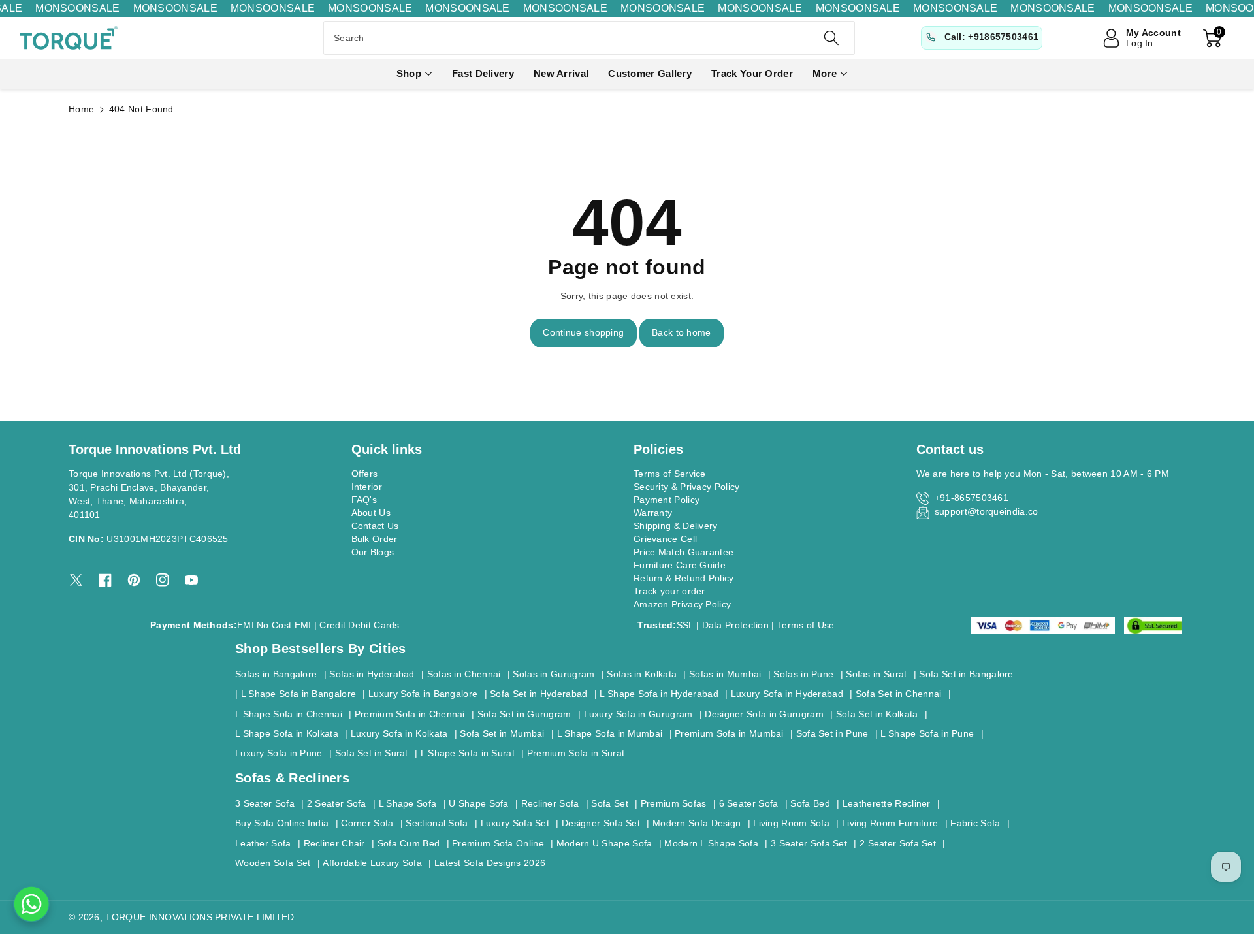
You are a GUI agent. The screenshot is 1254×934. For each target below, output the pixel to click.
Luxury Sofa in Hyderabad (787, 693)
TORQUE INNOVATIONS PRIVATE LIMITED (199, 917)
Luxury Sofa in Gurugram (638, 714)
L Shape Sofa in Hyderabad (659, 693)
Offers (364, 473)
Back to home (681, 332)
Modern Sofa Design (696, 823)
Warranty (653, 512)
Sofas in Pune (803, 674)
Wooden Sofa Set (273, 863)
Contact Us (375, 526)
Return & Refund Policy (684, 578)
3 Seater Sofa (265, 803)
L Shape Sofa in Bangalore (299, 693)
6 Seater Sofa (749, 803)
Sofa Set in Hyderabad (538, 693)
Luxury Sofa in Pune (279, 753)
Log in (1139, 43)
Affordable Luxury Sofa (372, 863)
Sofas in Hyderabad (371, 674)
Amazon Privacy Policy (682, 604)
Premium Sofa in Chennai (410, 714)
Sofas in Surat (876, 674)
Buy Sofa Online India (282, 823)
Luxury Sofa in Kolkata (399, 733)
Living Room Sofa (791, 823)
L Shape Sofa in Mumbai (610, 733)
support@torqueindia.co (986, 511)
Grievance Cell (665, 539)
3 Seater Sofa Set (809, 843)
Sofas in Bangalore (276, 674)
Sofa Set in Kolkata (877, 714)
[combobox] (589, 38)
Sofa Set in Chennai (899, 693)
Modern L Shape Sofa (711, 843)
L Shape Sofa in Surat (468, 753)
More (824, 73)
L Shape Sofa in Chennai (288, 714)
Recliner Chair (334, 843)
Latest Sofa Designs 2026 (489, 863)
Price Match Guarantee (683, 552)
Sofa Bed (809, 803)
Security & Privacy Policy (687, 486)
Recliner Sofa (550, 803)
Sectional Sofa (437, 823)
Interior (366, 486)
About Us (371, 512)
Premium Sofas (674, 803)
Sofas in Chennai (464, 674)
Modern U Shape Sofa (604, 843)
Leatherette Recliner (887, 803)
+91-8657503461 (971, 497)
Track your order (669, 591)
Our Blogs (372, 552)
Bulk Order (374, 539)
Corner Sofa (367, 823)
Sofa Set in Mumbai (502, 733)
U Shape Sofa (479, 803)
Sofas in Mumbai (725, 674)
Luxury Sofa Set (515, 823)
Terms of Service (670, 473)
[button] (414, 74)
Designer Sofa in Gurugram (764, 714)
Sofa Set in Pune (832, 733)
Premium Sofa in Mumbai (729, 733)
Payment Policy (666, 499)
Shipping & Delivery (676, 526)
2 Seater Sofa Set (898, 843)
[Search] (831, 38)
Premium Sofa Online (498, 843)
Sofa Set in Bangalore (966, 674)
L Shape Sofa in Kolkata (286, 733)
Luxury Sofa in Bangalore (422, 693)
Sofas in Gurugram (553, 674)
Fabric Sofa (975, 823)
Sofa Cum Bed (409, 843)
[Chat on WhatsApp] (31, 904)
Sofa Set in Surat (371, 753)
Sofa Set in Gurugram (524, 714)
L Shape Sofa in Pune (927, 733)
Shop (408, 73)
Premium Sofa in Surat (575, 753)
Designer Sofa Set (601, 823)
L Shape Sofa (408, 803)
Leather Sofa (263, 843)
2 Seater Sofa (336, 803)
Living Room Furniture (890, 823)
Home (81, 109)
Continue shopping (583, 332)
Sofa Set (609, 803)
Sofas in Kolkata (642, 674)
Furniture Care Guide (680, 565)
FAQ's (364, 499)
